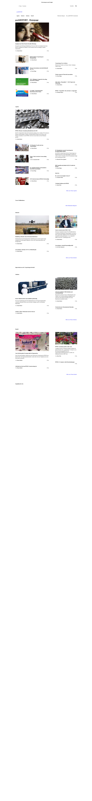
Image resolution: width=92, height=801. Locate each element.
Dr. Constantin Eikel (35, 159)
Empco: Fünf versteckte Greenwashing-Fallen (38, 157)
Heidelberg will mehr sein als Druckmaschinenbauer (26, 236)
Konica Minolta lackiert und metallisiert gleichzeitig (26, 298)
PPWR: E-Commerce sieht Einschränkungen (64, 362)
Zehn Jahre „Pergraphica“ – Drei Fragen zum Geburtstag (65, 83)
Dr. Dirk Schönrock (60, 247)
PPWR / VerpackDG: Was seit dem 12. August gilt (66, 90)
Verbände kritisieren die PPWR (62, 183)
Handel (32, 15)
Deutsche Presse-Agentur (61, 159)
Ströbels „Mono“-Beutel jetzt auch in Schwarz (25, 311)
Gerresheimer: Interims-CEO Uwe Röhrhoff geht (25, 249)
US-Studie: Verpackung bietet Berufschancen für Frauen (36, 91)
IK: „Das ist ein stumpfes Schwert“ (62, 175)
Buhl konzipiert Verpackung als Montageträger (36, 57)
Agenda (18, 15)
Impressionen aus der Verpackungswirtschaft (25, 267)
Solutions (27, 15)
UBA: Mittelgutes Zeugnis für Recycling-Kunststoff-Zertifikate (38, 80)
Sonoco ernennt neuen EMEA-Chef (62, 230)
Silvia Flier (59, 356)
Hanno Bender (19, 360)
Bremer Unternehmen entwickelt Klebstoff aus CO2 (39, 69)
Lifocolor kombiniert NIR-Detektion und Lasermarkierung (64, 292)
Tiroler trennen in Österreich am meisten (64, 74)
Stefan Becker (19, 50)
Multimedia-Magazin (61, 15)
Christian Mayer (60, 92)
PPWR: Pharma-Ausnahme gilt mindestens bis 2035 (26, 130)
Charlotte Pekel (60, 177)
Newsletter (24, 6)
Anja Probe (59, 185)
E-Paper (20, 6)
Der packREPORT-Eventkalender (72, 15)
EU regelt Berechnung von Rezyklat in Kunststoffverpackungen (38, 168)
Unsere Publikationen (20, 200)
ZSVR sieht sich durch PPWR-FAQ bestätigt (39, 179)
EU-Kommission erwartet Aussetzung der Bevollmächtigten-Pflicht (64, 151)
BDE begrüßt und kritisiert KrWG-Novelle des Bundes (65, 166)
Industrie (22, 15)
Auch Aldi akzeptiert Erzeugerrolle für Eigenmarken (26, 353)
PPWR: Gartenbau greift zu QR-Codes (63, 346)
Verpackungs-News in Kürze (61, 63)
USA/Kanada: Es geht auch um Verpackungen (36, 146)
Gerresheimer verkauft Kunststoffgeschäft (64, 245)
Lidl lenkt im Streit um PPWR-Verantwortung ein (26, 366)
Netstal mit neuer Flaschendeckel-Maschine (64, 307)
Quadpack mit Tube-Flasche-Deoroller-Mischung (25, 43)
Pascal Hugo (33, 71)
